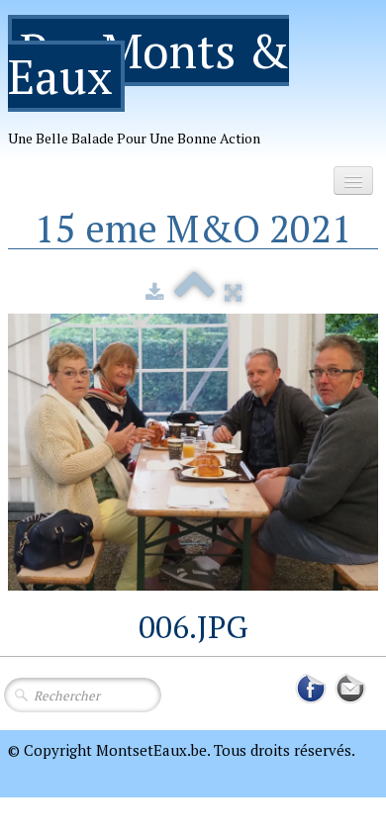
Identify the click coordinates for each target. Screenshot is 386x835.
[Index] (194, 292)
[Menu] (353, 180)
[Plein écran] (233, 292)
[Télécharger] (154, 292)
